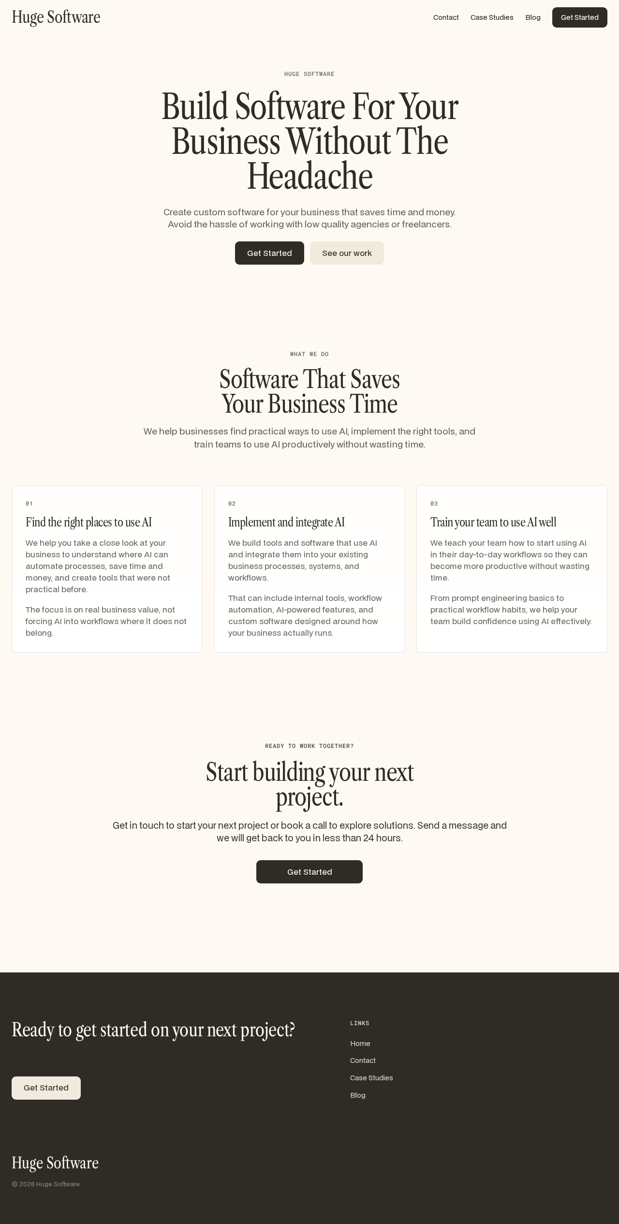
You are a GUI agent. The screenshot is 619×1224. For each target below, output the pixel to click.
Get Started (580, 17)
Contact (446, 17)
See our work (347, 252)
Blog (533, 17)
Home (360, 1043)
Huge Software (55, 1163)
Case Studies (492, 17)
